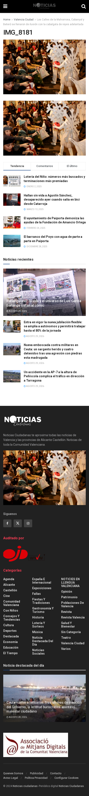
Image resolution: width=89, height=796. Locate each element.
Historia (38, 617)
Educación (10, 647)
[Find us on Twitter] (18, 523)
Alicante (9, 584)
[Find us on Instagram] (28, 523)
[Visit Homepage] (44, 6)
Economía (10, 642)
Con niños (10, 610)
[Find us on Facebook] (7, 523)
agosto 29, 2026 (17, 311)
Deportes (10, 630)
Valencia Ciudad (23, 19)
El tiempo (10, 653)
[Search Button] (83, 6)
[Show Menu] (5, 6)
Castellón (10, 590)
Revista (66, 612)
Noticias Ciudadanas (71, 786)
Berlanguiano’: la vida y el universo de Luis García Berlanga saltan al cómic (43, 303)
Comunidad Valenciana (11, 603)
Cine (6, 596)
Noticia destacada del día (42, 641)
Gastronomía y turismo (43, 610)
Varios (66, 649)
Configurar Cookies (66, 777)
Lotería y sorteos (38, 624)
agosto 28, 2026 (17, 717)
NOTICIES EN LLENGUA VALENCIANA (70, 582)
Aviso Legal (10, 777)
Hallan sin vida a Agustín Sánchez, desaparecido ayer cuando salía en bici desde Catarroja (52, 200)
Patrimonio (69, 597)
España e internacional (41, 580)
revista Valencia (73, 617)
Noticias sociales (38, 651)
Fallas (36, 593)
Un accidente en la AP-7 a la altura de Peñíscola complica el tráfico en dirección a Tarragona (54, 376)
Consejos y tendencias (11, 617)
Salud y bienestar (68, 624)
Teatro (66, 637)
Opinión (66, 591)
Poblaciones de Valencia (72, 604)
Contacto (56, 773)
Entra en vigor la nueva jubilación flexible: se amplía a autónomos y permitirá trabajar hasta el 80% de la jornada (55, 326)
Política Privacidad (36, 777)
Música (37, 632)
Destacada (11, 636)
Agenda (8, 579)
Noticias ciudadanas (25, 786)
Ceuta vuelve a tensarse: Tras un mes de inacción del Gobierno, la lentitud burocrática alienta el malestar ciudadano (44, 707)
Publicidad (36, 773)
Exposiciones (41, 588)
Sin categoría (71, 632)
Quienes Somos (13, 773)
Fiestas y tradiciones (41, 601)
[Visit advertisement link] (44, 128)
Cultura (8, 625)
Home (6, 19)
